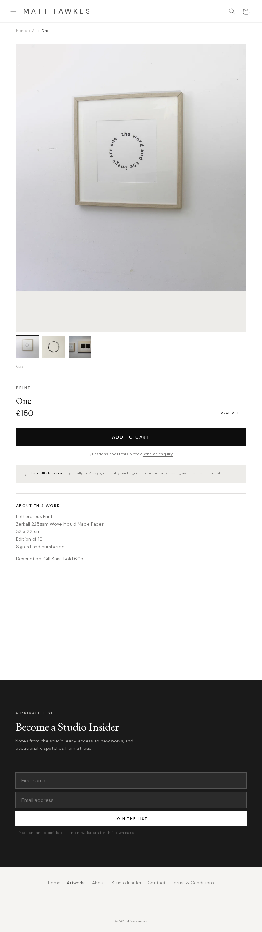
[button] (13, 11)
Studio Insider (127, 882)
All (34, 30)
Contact (157, 882)
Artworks (76, 882)
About (98, 882)
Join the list (131, 818)
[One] (27, 346)
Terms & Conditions (193, 882)
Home (21, 30)
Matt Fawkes (137, 921)
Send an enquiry (158, 454)
